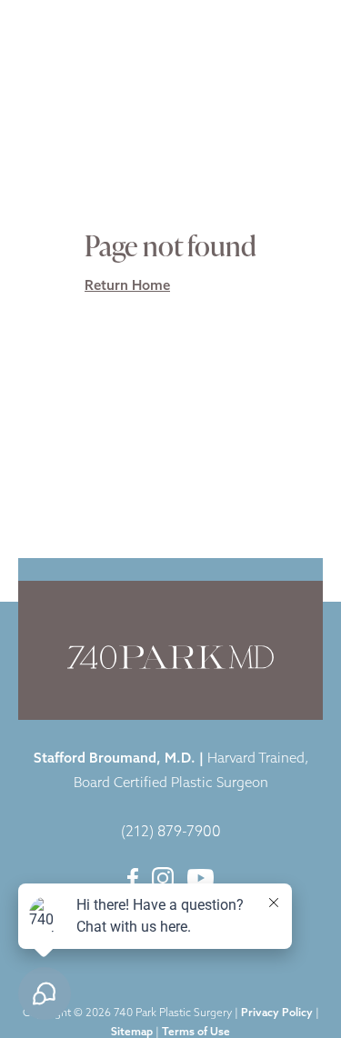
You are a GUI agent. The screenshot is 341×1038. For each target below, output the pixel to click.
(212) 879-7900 (171, 832)
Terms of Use (196, 1032)
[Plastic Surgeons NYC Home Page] (80, 28)
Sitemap (132, 1032)
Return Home (127, 287)
